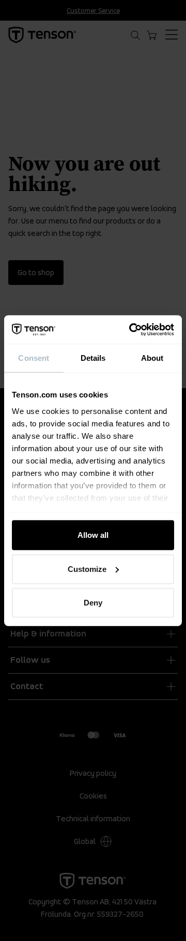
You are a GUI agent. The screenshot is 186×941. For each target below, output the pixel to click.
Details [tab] (93, 358)
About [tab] (152, 358)
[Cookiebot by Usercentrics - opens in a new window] (131, 329)
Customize (87, 568)
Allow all (93, 535)
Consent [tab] (33, 358)
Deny (93, 602)
